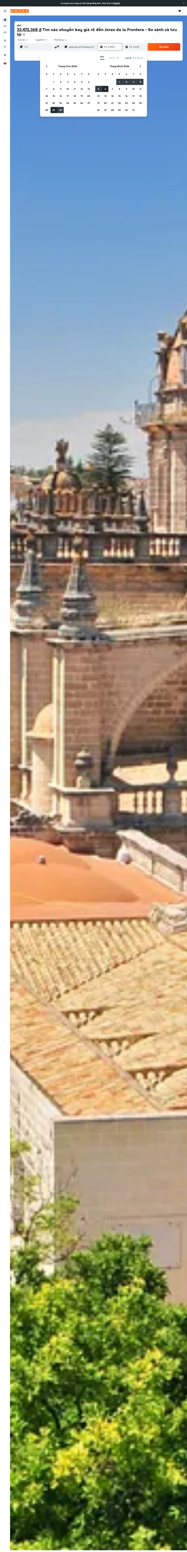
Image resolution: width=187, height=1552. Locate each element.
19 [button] (82, 95)
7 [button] (46, 88)
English (116, 3)
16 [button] (61, 95)
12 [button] (82, 88)
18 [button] (75, 95)
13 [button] (89, 88)
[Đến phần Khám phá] (5, 41)
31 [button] (133, 110)
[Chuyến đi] (5, 55)
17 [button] (68, 95)
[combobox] (23, 39)
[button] (184, 3)
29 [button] (53, 110)
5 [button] (81, 81)
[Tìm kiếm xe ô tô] (5, 32)
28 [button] (46, 110)
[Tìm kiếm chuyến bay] (5, 20)
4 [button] (74, 81)
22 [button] (53, 103)
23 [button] (60, 103)
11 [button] (75, 88)
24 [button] (67, 103)
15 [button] (54, 95)
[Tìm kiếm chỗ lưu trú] (5, 26)
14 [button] (47, 95)
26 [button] (81, 103)
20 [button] (88, 95)
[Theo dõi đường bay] (5, 47)
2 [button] (60, 81)
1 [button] (53, 81)
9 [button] (60, 88)
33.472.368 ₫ (29, 29)
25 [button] (74, 103)
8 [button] (53, 88)
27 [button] (89, 103)
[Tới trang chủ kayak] (20, 11)
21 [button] (47, 103)
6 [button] (88, 81)
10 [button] (67, 88)
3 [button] (67, 81)
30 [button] (60, 110)
